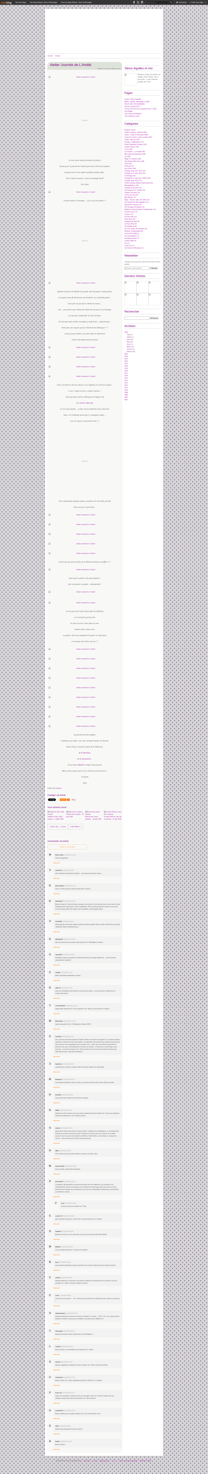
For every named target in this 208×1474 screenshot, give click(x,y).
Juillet (129, 337)
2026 (126, 332)
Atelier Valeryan (86, 402)
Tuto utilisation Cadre (131, 116)
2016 (126, 375)
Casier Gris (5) (129, 245)
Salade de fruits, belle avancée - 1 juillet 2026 (56, 818)
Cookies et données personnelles (128, 1461)
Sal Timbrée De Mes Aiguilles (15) (136, 202)
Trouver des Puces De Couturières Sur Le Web (140, 109)
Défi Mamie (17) (130, 197)
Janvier (129, 351)
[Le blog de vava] (130, 79)
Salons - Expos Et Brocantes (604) (136, 135)
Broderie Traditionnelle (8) (133, 231)
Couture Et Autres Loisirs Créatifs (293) (138, 137)
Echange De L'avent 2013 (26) (134, 173)
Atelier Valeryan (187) (132, 139)
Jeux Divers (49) (130, 168)
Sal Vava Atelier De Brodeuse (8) (135, 229)
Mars (128, 347)
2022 (126, 361)
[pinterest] (141, 2)
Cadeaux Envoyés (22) (132, 192)
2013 (126, 383)
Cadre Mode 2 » (75, 827)
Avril (128, 344)
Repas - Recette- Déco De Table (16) (137, 200)
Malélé (80, 764)
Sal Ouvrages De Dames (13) (134, 207)
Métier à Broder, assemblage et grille (137, 101)
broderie (59, 788)
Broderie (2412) (129, 130)
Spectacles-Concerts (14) (132, 204)
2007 (126, 397)
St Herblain (85, 752)
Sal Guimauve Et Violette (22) (134, 190)
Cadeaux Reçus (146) (131, 147)
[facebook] (134, 2)
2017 (126, 373)
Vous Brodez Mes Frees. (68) (134, 161)
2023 (126, 359)
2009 (126, 392)
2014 (126, 380)
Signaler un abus (105, 1461)
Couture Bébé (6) (130, 241)
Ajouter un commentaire (67, 847)
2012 (126, 385)
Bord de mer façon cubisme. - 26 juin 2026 (93, 818)
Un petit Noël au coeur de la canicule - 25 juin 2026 (112, 818)
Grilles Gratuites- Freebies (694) (135, 132)
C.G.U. (114, 1461)
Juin (128, 339)
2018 (126, 371)
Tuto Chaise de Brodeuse (132, 114)
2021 (126, 363)
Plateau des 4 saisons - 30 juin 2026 (75, 815)
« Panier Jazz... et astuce (57, 827)
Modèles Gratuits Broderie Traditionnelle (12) (140, 209)
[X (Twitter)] (138, 2)
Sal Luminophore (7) (131, 236)
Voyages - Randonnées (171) (134, 142)
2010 (126, 390)
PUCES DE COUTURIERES (134, 104)
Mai (128, 342)
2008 (126, 395)
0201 (126, 400)
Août (128, 335)
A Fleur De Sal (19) (131, 195)
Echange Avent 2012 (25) (133, 180)
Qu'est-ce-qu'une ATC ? (132, 106)
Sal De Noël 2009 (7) (131, 233)
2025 (126, 354)
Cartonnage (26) (130, 176)
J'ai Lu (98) (128, 149)
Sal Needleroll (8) (130, 226)
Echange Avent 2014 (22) (133, 188)
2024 (126, 356)
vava (66, 1461)
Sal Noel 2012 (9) (130, 224)
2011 (126, 388)
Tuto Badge (128, 111)
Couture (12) (128, 214)
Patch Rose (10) (129, 219)
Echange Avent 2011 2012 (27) (135, 171)
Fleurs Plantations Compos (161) (135, 144)
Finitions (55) (129, 166)
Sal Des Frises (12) (130, 212)
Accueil (50, 56)
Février (129, 349)
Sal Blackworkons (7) (131, 238)
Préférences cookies (145, 1461)
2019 (126, 368)
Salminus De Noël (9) (131, 221)
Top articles (87, 1461)
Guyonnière (86, 758)
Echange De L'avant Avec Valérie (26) (137, 178)
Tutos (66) (128, 164)
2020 (126, 366)
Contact (57, 56)
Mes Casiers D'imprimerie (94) (135, 154)
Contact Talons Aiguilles (132, 99)
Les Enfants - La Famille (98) (134, 151)
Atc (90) (127, 156)
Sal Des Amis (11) (130, 217)
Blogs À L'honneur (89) (132, 159)
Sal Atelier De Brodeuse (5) (133, 248)
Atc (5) (126, 243)
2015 (126, 378)
